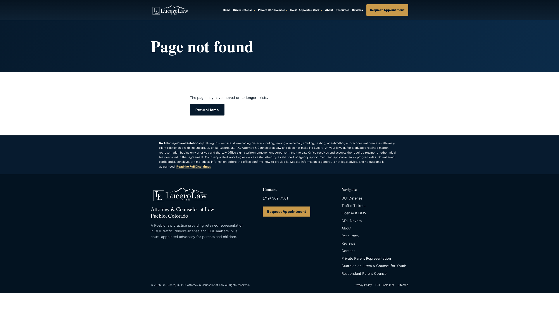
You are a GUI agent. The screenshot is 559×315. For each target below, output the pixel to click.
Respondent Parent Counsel (364, 273)
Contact (348, 250)
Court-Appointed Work (304, 10)
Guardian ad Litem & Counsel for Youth (374, 266)
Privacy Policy (363, 285)
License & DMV (354, 213)
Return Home (207, 110)
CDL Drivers (352, 221)
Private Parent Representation (366, 258)
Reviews (348, 243)
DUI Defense (352, 198)
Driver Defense (242, 10)
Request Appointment (387, 10)
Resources (350, 236)
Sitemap (403, 285)
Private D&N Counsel (271, 10)
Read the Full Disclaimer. (193, 166)
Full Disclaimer (384, 285)
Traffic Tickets (353, 205)
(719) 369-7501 (275, 198)
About (347, 228)
